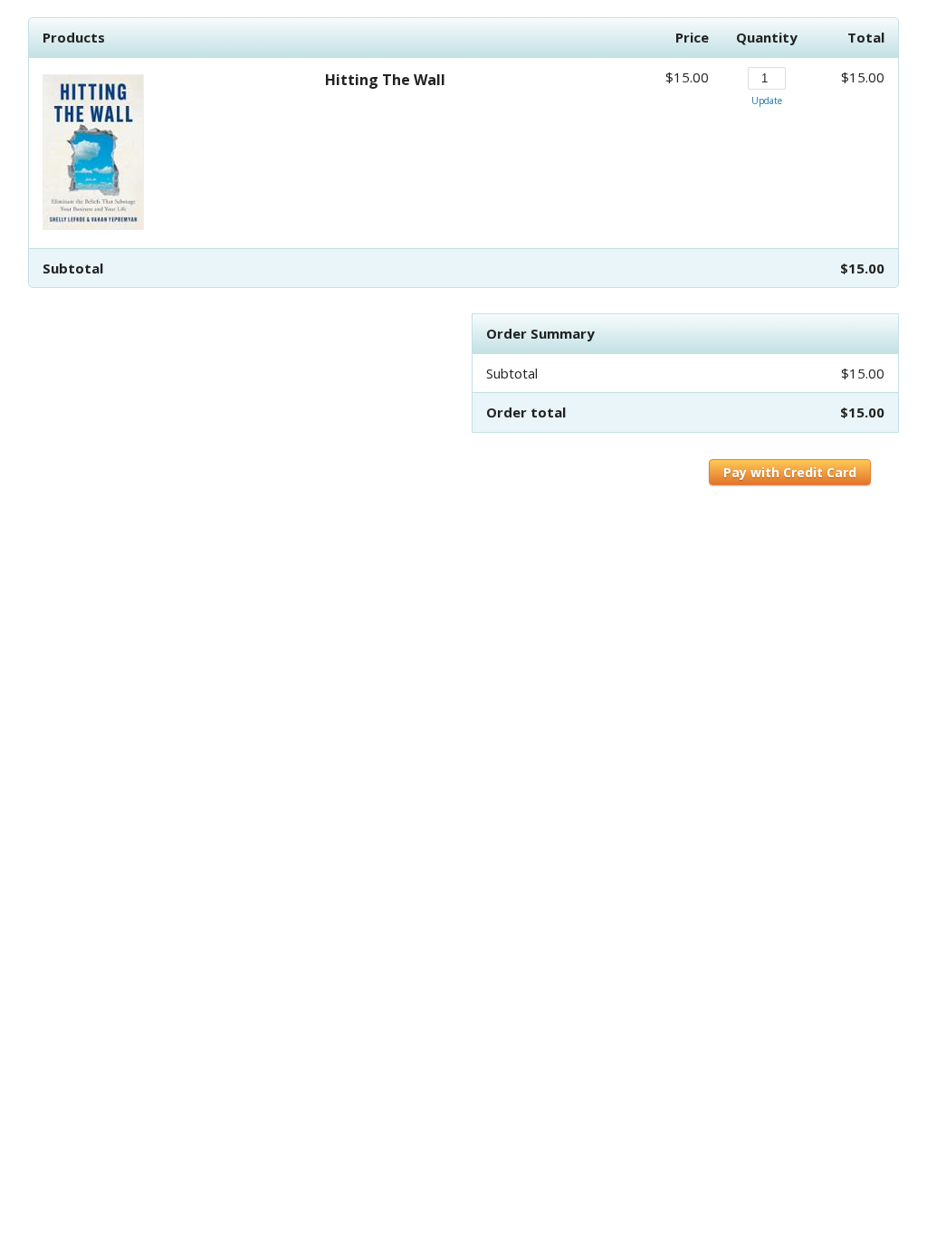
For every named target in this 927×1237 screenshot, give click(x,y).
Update (766, 100)
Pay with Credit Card (789, 472)
